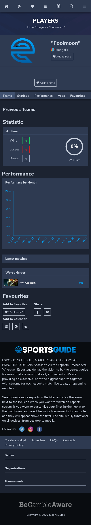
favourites (77, 96)
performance (43, 96)
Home (29, 27)
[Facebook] (37, 312)
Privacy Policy (14, 445)
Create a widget (15, 440)
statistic (23, 96)
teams (7, 96)
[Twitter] (47, 312)
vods (61, 96)
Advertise (38, 440)
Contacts (69, 440)
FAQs (54, 440)
